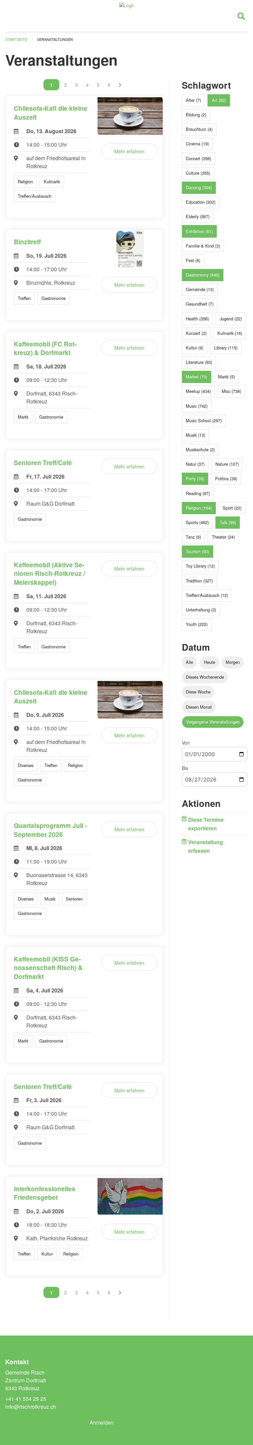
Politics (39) (226, 478)
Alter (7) (193, 100)
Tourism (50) (197, 551)
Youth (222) (197, 624)
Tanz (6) (193, 537)
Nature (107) (227, 464)
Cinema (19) (197, 143)
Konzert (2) (196, 333)
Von (186, 742)
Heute (209, 662)
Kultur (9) (194, 347)
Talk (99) (228, 522)
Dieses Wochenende (205, 677)
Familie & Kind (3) (203, 246)
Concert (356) (198, 158)
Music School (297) (204, 420)
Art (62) (219, 100)
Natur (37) (195, 464)
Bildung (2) (196, 114)
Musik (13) (195, 435)
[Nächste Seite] (120, 84)
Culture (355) (198, 173)
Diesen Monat (199, 707)
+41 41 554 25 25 (25, 1398)
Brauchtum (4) (199, 129)
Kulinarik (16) (229, 333)
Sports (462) (197, 522)
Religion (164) (199, 508)
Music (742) (197, 406)
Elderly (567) (198, 216)
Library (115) (226, 347)
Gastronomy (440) (202, 275)
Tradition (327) (199, 580)
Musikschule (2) (200, 449)
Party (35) (195, 478)
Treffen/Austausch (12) (207, 595)
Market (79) (196, 376)
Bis (185, 768)
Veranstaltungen (55, 39)
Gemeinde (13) (200, 289)
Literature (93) (199, 362)
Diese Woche (198, 692)
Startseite (16, 39)
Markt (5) (226, 376)
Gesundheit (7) (199, 304)
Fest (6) (193, 260)
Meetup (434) (198, 391)
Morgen (233, 662)
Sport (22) (232, 508)
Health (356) (197, 318)
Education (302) (200, 202)
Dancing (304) (199, 187)
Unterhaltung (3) (201, 609)
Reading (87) (198, 493)
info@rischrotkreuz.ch (30, 1406)
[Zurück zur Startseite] (126, 16)
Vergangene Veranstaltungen (213, 722)
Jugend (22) (231, 318)
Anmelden (102, 1422)
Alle (189, 662)
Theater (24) (223, 537)
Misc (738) (231, 391)
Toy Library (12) (200, 566)
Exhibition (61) (199, 231)
